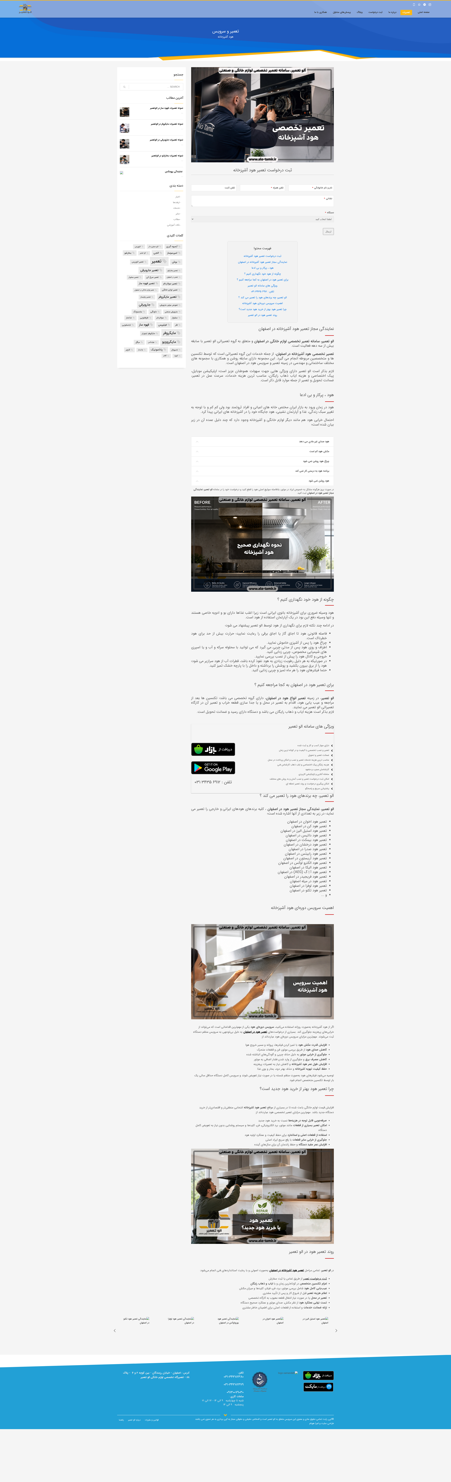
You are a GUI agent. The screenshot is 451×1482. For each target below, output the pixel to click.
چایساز (140, 350)
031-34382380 (234, 1376)
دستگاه (329, 213)
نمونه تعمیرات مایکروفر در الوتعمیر (167, 124)
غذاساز (129, 317)
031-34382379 (234, 1384)
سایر (178, 214)
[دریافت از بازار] (318, 1375)
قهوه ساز (144, 324)
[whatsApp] (419, 4)
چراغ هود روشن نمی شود (316, 461)
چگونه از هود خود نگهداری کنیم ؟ (262, 274)
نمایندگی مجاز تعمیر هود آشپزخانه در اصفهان (262, 262)
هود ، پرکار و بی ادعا (263, 268)
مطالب (176, 219)
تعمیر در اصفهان (172, 277)
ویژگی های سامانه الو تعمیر (262, 286)
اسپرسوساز (172, 253)
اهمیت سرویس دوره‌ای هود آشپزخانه (262, 303)
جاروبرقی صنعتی (171, 311)
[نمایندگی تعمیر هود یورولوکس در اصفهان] (270, 1330)
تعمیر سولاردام (170, 284)
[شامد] (260, 1382)
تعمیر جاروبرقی (149, 270)
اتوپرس (138, 246)
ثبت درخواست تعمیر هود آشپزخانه (262, 256)
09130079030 (235, 1392)
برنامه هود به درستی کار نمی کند (312, 471)
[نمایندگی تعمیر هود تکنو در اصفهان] (181, 1330)
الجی (156, 253)
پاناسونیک (157, 350)
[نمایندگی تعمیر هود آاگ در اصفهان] (136, 1330)
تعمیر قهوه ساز (147, 283)
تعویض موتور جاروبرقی (169, 305)
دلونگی (153, 311)
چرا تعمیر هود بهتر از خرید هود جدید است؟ (262, 309)
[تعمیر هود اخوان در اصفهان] (315, 1330)
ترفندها (176, 202)
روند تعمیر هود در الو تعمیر (262, 315)
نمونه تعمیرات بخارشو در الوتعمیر (167, 156)
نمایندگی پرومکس (174, 171)
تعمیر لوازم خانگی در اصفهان (144, 290)
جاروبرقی (144, 304)
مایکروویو (169, 342)
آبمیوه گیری (171, 246)
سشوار (175, 317)
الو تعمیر (143, 253)
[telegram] (424, 4)
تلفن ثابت (230, 188)
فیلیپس (162, 325)
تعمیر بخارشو (173, 270)
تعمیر (156, 261)
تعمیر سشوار (133, 277)
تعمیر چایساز (145, 297)
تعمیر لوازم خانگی (170, 290)
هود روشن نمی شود (319, 481)
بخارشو (128, 253)
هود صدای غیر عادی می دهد (314, 441)
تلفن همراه (277, 188)
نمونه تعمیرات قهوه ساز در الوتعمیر (166, 108)
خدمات (176, 208)
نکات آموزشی (173, 225)
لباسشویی (126, 325)
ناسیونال (174, 349)
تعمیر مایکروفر (168, 296)
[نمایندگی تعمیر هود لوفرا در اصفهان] (225, 1330)
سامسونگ (137, 311)
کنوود (176, 355)
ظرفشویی (144, 317)
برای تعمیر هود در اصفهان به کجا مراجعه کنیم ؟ (262, 280)
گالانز (164, 355)
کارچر (128, 349)
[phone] (414, 4)
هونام (311, 1423)
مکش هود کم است (319, 451)
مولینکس (151, 342)
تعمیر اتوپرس (138, 262)
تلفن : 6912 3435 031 (262, 291)
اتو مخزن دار (153, 246)
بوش (174, 262)
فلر (176, 325)
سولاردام (160, 317)
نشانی (328, 198)
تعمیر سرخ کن (152, 277)
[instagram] (430, 4)
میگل (137, 342)
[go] (124, 87)
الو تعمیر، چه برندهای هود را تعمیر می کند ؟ (262, 297)
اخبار (177, 197)
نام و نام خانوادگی (322, 188)
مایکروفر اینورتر (148, 333)
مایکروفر (169, 333)
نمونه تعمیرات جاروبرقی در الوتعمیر (166, 140)
